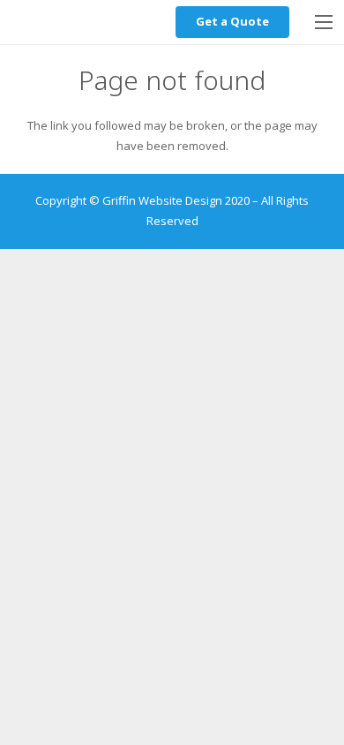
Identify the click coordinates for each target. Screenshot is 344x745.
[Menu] (324, 22)
